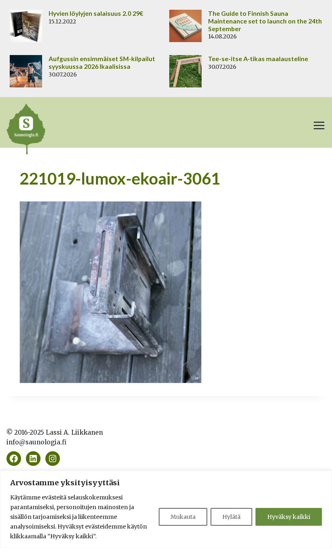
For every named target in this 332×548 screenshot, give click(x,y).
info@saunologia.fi (36, 442)
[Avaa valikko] (319, 125)
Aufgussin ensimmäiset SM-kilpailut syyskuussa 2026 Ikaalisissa (102, 62)
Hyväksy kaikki (288, 516)
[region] (166, 509)
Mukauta (183, 516)
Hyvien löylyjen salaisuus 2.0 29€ (96, 13)
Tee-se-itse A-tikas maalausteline (258, 58)
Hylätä (231, 516)
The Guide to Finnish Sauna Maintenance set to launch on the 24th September (265, 21)
